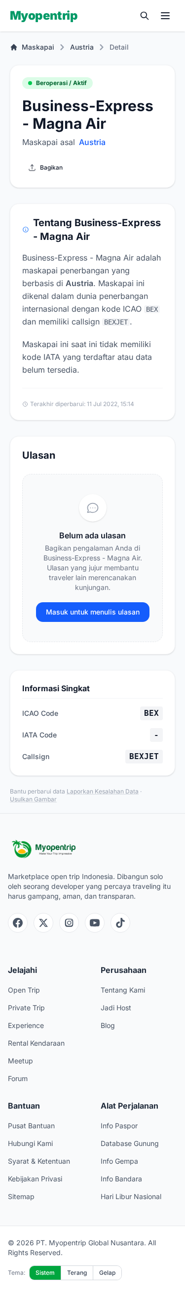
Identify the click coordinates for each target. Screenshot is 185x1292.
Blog (108, 1025)
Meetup (20, 1061)
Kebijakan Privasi (35, 1179)
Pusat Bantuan (31, 1125)
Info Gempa (119, 1161)
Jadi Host (116, 1007)
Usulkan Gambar (33, 799)
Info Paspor (119, 1125)
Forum (18, 1078)
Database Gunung (130, 1143)
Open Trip (24, 990)
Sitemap (21, 1196)
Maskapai (38, 47)
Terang (77, 1272)
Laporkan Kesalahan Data (103, 791)
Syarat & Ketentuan (39, 1161)
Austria (82, 47)
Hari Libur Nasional (131, 1196)
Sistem (45, 1272)
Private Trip (26, 1007)
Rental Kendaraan (36, 1043)
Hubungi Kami (30, 1143)
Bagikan (51, 167)
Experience (26, 1025)
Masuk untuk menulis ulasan (93, 612)
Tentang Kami (123, 990)
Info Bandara (121, 1179)
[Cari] (144, 16)
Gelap (107, 1272)
